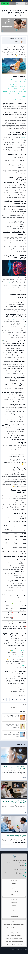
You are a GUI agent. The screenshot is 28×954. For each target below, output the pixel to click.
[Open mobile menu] (26, 3)
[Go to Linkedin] (16, 708)
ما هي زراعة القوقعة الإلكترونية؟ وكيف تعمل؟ (16, 79)
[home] (20, 3)
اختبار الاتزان (21, 665)
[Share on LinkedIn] (16, 699)
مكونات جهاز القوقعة (21, 89)
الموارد (14, 905)
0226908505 (21, 867)
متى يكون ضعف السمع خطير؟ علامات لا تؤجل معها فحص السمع (12, 726)
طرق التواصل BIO (14, 916)
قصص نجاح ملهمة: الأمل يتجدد (19, 94)
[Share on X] (20, 699)
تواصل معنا (14, 894)
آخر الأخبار (14, 908)
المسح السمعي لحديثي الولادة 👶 (17, 650)
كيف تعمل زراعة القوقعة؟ (20, 81)
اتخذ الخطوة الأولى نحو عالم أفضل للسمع (17, 99)
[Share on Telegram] (8, 699)
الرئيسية (14, 883)
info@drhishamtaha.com (19, 869)
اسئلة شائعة (14, 913)
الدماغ (10, 282)
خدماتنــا (14, 886)
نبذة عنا (14, 889)
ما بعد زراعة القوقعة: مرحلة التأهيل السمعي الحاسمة (14, 91)
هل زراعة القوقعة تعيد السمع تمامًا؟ (18, 83)
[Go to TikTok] (12, 708)
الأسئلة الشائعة (22, 96)
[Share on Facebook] (24, 699)
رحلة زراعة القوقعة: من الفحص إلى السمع (17, 86)
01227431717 (22, 865)
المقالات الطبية (14, 891)
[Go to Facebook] (14, 708)
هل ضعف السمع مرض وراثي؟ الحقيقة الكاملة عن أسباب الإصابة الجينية (11, 717)
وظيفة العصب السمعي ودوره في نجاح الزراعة (16, 88)
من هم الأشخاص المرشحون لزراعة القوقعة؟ (16, 84)
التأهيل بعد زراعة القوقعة (18, 319)
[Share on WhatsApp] (12, 699)
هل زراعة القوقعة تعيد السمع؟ (19, 78)
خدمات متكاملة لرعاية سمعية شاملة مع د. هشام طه (14, 98)
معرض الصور (14, 911)
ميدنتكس (16, 951)
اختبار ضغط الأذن (20, 657)
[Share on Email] (3, 699)
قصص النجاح (14, 902)
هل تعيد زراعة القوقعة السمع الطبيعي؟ (17, 93)
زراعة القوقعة (23, 137)
